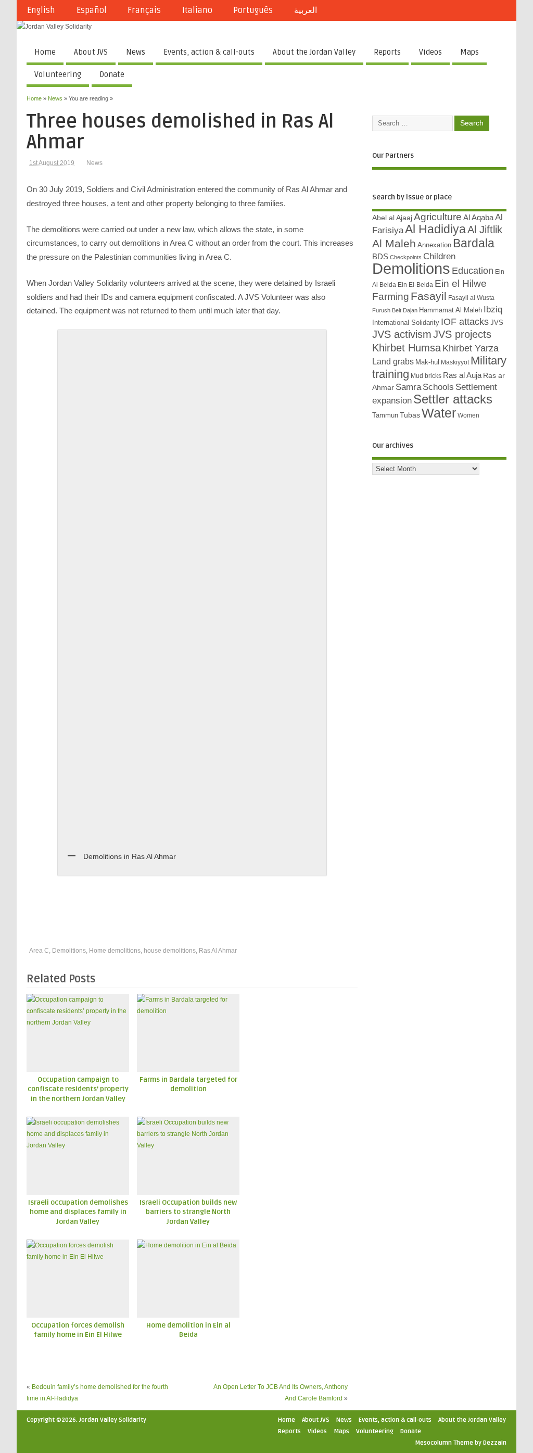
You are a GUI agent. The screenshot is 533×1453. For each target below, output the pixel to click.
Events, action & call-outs (209, 52)
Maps (469, 52)
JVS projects (462, 334)
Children (439, 256)
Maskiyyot (455, 362)
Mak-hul (427, 362)
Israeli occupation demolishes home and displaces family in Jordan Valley (78, 1212)
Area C (39, 950)
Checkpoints (406, 257)
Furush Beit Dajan (394, 310)
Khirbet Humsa (406, 347)
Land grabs (393, 361)
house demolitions (170, 950)
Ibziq (493, 309)
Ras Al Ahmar (218, 950)
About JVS (91, 52)
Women (468, 415)
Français (144, 10)
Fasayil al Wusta (471, 297)
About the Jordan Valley (314, 52)
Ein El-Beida (415, 284)
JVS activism (402, 334)
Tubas (410, 415)
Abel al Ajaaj (392, 217)
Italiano (197, 10)
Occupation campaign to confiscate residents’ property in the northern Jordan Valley (78, 1090)
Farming (390, 296)
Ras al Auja (462, 375)
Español (92, 10)
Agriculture (438, 216)
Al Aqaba (478, 217)
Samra (408, 387)
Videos (430, 52)
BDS (380, 256)
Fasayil (429, 296)
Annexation (434, 245)
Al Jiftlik (484, 229)
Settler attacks (452, 399)
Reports (387, 52)
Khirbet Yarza (470, 348)
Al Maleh (394, 243)
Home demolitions (115, 950)
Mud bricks (426, 376)
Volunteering (57, 74)
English (41, 10)
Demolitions (69, 950)
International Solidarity (405, 322)
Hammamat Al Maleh (450, 310)
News (135, 52)
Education (472, 270)
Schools (438, 387)
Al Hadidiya (435, 229)
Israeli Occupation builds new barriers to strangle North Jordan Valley (188, 1212)
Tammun (385, 415)
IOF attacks (465, 322)
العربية (305, 10)
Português (253, 10)
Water (439, 413)
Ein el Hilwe (461, 283)
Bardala (473, 243)
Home (45, 52)
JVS (496, 322)
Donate (111, 74)
